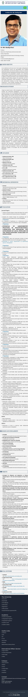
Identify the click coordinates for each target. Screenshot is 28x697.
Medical (3, 664)
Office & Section (5, 608)
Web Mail (4, 642)
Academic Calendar (6, 624)
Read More (6, 219)
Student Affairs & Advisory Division (8, 644)
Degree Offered (5, 650)
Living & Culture (5, 668)
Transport (4, 670)
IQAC (3, 634)
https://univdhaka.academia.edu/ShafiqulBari (14, 593)
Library (3, 666)
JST (2, 636)
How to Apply (4, 654)
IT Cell (3, 638)
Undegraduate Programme (7, 618)
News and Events (5, 662)
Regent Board (4, 606)
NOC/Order (4, 640)
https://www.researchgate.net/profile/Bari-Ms (14, 586)
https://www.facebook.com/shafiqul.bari (13, 576)
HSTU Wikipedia (5, 602)
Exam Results (4, 600)
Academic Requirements (6, 652)
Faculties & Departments (6, 616)
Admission (4, 632)
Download (4, 672)
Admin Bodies (4, 604)
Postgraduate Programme (7, 620)
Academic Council (5, 622)
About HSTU (4, 598)
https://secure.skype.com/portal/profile (13, 583)
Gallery (3, 656)
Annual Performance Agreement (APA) (9, 610)
